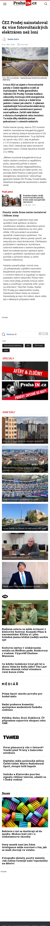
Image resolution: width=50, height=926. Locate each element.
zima (6, 350)
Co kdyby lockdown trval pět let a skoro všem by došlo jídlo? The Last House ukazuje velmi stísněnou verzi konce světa (24, 668)
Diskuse (11, 334)
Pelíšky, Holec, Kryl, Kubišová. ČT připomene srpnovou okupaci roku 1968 (24, 720)
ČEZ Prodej (39, 345)
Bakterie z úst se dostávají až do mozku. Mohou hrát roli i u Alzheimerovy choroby (22, 834)
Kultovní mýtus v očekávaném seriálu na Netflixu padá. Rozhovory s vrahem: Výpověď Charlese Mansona (25, 651)
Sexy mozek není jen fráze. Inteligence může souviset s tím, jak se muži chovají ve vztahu (24, 847)
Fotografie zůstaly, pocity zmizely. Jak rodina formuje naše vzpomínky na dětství (25, 860)
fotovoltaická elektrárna (13, 345)
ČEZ (28, 345)
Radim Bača (13, 39)
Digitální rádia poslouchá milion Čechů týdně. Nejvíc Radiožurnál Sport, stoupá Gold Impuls (23, 763)
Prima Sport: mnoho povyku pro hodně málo (22, 695)
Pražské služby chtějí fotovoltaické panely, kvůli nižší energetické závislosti (34, 198)
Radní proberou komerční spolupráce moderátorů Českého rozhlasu (22, 707)
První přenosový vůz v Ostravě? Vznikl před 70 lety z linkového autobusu (23, 750)
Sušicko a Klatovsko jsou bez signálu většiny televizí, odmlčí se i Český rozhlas (24, 777)
